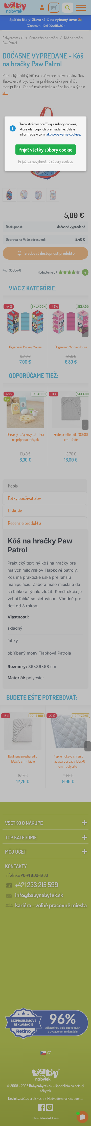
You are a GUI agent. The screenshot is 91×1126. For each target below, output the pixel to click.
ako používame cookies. (63, 134)
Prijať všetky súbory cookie (45, 149)
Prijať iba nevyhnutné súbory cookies (45, 161)
